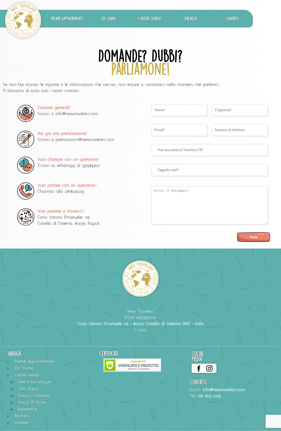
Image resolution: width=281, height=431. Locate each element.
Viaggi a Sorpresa (34, 395)
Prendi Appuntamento (67, 18)
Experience (27, 409)
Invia (253, 237)
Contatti (232, 18)
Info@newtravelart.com (224, 390)
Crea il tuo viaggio (35, 382)
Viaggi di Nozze (32, 402)
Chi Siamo (108, 18)
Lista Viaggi (28, 389)
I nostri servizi (149, 18)
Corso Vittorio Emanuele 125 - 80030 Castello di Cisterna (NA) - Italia (140, 324)
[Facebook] (198, 368)
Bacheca (191, 18)
